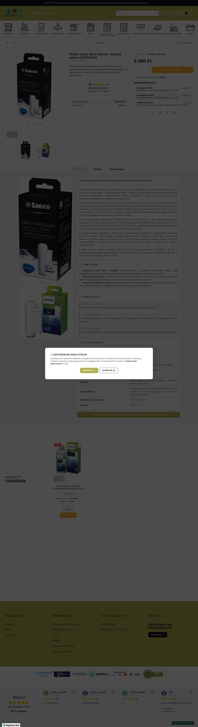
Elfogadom (88, 370)
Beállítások (107, 370)
